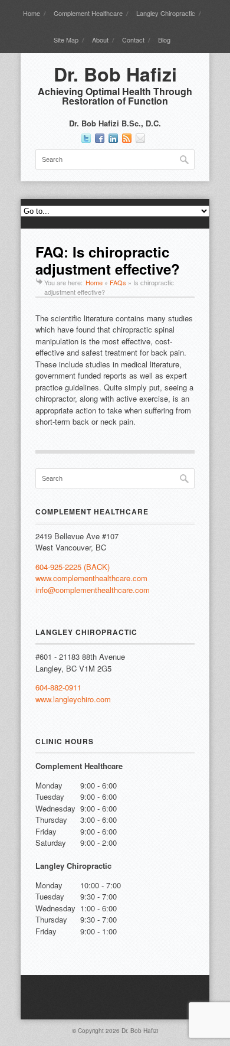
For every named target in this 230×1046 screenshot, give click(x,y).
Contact (133, 39)
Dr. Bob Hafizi (115, 73)
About (100, 39)
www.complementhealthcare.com (91, 578)
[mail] (140, 138)
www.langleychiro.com (73, 699)
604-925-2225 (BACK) (72, 566)
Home (31, 13)
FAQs (118, 282)
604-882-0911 (58, 687)
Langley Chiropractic (165, 13)
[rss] (127, 138)
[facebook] (99, 138)
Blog (164, 39)
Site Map (66, 39)
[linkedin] (113, 138)
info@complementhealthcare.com (92, 589)
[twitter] (86, 138)
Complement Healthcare (88, 13)
